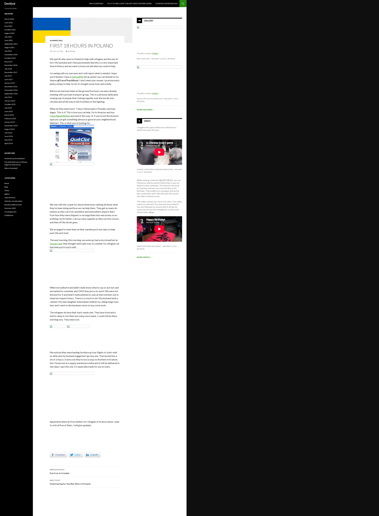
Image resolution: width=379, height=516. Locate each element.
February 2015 (10, 118)
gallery (7, 194)
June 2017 (8, 79)
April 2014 (8, 143)
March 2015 (9, 115)
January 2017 (9, 83)
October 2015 (10, 104)
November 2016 (10, 90)
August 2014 (9, 129)
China (6, 190)
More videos (144, 257)
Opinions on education (13, 201)
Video (147, 121)
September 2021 (11, 44)
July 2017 (8, 76)
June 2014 (8, 136)
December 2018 (10, 65)
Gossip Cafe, (56, 243)
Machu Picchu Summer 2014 (150, 99)
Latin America (9, 197)
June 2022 (8, 40)
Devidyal (9, 3)
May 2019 (8, 62)
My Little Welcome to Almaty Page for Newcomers (129, 3)
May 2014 (8, 140)
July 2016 (8, 97)
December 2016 (10, 86)
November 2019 (10, 54)
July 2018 (8, 69)
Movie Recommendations (167, 3)
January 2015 (9, 122)
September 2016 (11, 94)
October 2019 (10, 58)
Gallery (148, 20)
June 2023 (8, 22)
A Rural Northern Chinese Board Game (155, 169)
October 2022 (10, 30)
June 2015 (8, 111)
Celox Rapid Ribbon (60, 115)
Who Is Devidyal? (96, 3)
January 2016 (9, 101)
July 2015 (8, 108)
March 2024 (9, 19)
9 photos (155, 53)
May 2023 (8, 26)
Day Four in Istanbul (59, 471)
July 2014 (8, 133)
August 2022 (9, 33)
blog (6, 187)
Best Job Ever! (143, 59)
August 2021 (9, 47)
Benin (6, 183)
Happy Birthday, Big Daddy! (149, 246)
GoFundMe (77, 76)
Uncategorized (10, 212)
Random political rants (13, 205)
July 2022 (8, 37)
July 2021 (8, 51)
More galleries (145, 109)
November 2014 (10, 125)
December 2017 (10, 72)
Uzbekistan (8, 215)
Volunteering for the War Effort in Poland (70, 482)
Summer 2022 (56, 40)
